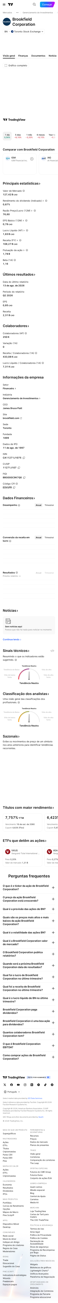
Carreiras (34, 1199)
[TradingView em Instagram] (25, 1085)
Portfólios (7, 1203)
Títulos (6, 1148)
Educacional (8, 1263)
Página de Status (38, 1255)
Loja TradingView (38, 1211)
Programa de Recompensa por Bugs (42, 1251)
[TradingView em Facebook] (12, 1085)
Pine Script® (8, 1215)
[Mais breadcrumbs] (17, 12)
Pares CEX (7, 1154)
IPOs (5, 1194)
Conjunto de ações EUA (41, 1178)
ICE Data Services (35, 1098)
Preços (33, 1139)
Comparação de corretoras (42, 1160)
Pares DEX (7, 1158)
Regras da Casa (10, 1248)
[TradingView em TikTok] (45, 1085)
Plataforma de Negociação (42, 1277)
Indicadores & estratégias (14, 1275)
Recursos (34, 1136)
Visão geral (35, 1154)
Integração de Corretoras (41, 1291)
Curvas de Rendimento (13, 1206)
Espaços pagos (10, 1284)
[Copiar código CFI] (14, 487)
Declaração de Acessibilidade (37, 1242)
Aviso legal (35, 1232)
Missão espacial (37, 1190)
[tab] (39, 505)
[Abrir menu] (4, 4)
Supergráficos (9, 1133)
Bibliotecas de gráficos (40, 1267)
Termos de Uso (37, 1229)
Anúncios (34, 1288)
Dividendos (8, 1191)
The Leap (34, 1163)
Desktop (7, 1227)
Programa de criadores (13, 1245)
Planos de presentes (39, 1145)
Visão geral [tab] (9, 55)
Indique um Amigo (11, 1242)
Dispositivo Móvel (11, 1224)
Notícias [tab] (53, 55)
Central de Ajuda (37, 1196)
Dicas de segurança (39, 1247)
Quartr (40, 1117)
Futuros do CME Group (40, 1172)
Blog (32, 1193)
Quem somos (36, 1187)
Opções (6, 1209)
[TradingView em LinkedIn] (32, 1085)
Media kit (34, 1202)
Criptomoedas (9, 1151)
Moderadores (9, 1251)
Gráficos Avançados (39, 1273)
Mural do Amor (9, 1239)
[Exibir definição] (23, 191)
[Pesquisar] (34, 4)
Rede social (8, 1236)
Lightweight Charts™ (39, 1270)
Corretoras (35, 1157)
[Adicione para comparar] (31, 158)
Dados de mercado (39, 1142)
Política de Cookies (39, 1238)
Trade (5, 1260)
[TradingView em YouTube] (18, 1085)
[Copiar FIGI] (24, 477)
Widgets (34, 1264)
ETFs (5, 1145)
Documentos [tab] (38, 55)
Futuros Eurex (36, 1175)
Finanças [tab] (23, 55)
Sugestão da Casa (11, 1266)
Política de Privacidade (40, 1235)
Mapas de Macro (10, 1212)
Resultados (8, 1188)
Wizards (6, 1278)
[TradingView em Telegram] (39, 1085)
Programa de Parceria (40, 1294)
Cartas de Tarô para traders (39, 1215)
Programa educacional (40, 1297)
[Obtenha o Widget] (52, 651)
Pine (5, 1161)
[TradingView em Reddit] (52, 1085)
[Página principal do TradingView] (10, 5)
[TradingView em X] (5, 1085)
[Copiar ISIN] (24, 458)
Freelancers (8, 1281)
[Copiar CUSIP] (19, 467)
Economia (7, 1184)
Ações (5, 1142)
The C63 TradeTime (39, 1220)
